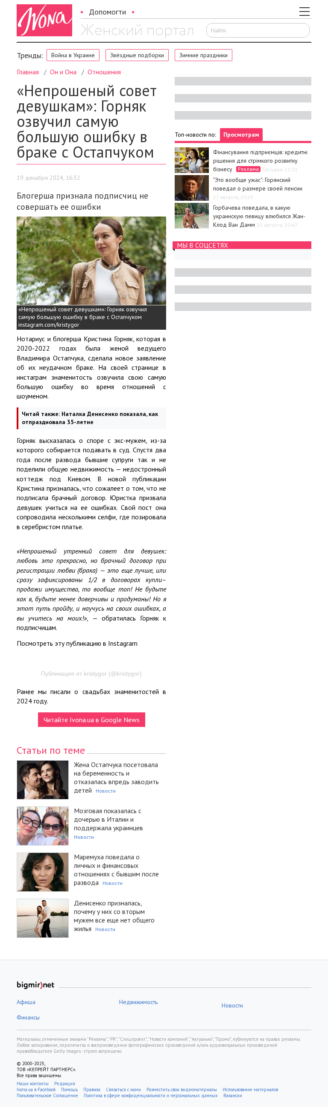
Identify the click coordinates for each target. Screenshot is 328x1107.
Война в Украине (73, 55)
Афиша (26, 1002)
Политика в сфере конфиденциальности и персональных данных (151, 1095)
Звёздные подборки (137, 55)
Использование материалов (250, 1089)
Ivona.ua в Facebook (36, 1089)
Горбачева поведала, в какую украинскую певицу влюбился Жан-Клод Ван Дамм (259, 216)
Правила (91, 1089)
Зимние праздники (203, 55)
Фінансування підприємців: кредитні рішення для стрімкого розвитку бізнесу (260, 160)
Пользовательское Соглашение (47, 1095)
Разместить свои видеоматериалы (181, 1089)
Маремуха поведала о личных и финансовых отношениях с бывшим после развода (116, 869)
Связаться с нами (123, 1089)
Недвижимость (138, 1002)
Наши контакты (33, 1083)
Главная (28, 71)
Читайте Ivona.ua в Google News (92, 719)
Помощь (69, 1089)
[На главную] (137, 31)
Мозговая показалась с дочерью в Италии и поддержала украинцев (108, 819)
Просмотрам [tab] (241, 134)
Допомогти (107, 12)
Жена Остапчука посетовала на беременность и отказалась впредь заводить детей (116, 777)
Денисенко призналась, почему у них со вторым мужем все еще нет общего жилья (114, 916)
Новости (106, 791)
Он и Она (63, 71)
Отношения (104, 71)
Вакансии (232, 1095)
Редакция (64, 1083)
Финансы (28, 1017)
